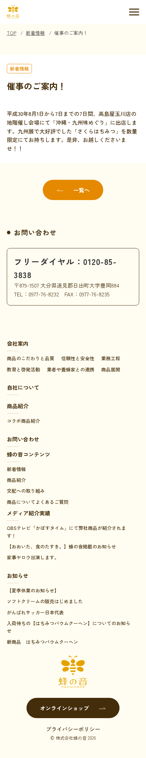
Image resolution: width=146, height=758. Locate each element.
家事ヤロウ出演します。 (33, 557)
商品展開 (110, 369)
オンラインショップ (64, 708)
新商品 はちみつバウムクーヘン (42, 641)
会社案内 (18, 343)
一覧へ (81, 190)
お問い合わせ (23, 439)
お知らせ (18, 575)
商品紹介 (18, 406)
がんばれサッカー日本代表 (35, 612)
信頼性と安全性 (77, 358)
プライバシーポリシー (73, 729)
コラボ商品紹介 (23, 420)
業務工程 (110, 358)
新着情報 (35, 32)
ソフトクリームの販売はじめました (45, 601)
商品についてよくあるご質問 (38, 501)
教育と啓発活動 (23, 369)
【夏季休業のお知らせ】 (33, 590)
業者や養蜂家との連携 (70, 369)
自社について (23, 387)
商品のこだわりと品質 (30, 358)
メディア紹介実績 (28, 513)
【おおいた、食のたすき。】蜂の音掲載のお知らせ (61, 546)
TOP (11, 32)
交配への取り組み (26, 490)
